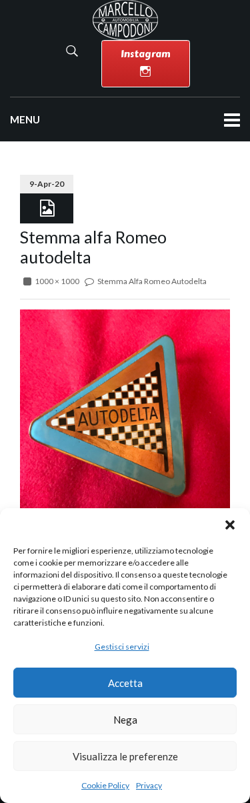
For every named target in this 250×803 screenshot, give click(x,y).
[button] (230, 525)
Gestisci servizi (122, 647)
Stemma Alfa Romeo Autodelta (152, 281)
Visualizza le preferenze (125, 756)
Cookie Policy (105, 785)
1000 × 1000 (57, 281)
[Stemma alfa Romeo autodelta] (125, 413)
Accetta (125, 683)
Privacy (149, 785)
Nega (125, 720)
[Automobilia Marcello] (125, 19)
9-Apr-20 (46, 184)
